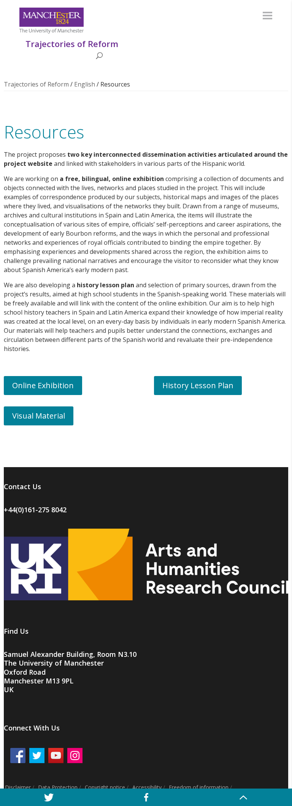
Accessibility (147, 787)
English (84, 84)
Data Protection (58, 787)
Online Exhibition (43, 385)
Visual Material (38, 416)
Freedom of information (199, 787)
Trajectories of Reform (36, 84)
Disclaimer (18, 787)
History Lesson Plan (197, 385)
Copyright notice (105, 787)
